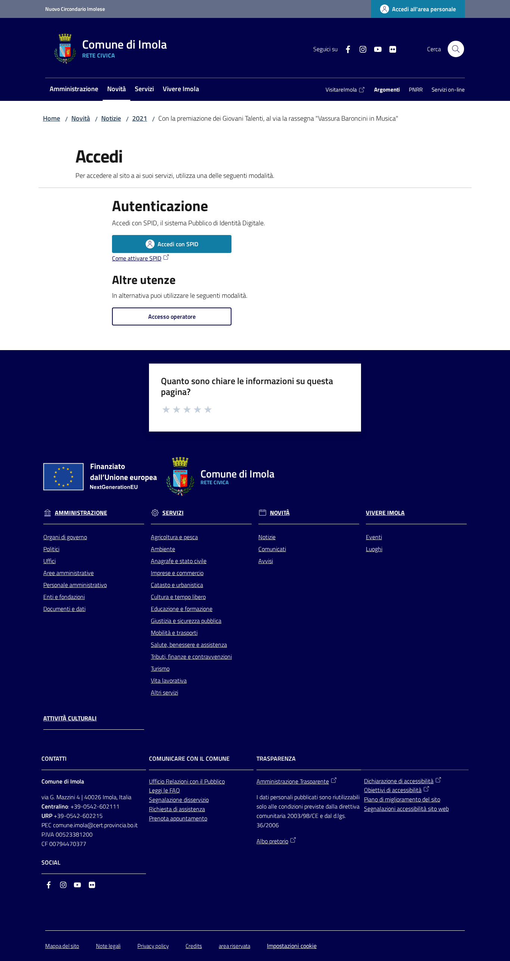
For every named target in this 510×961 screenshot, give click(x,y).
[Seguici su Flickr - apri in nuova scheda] (389, 48)
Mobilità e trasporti (174, 632)
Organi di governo (65, 536)
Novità (80, 118)
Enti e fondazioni (64, 596)
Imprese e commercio (177, 572)
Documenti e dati (64, 608)
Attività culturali (70, 718)
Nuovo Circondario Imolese (75, 9)
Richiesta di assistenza (177, 808)
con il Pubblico (207, 781)
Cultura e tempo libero (178, 596)
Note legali (108, 946)
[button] (456, 49)
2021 (139, 118)
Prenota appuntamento (178, 818)
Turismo (160, 668)
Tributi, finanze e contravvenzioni (191, 656)
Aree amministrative (68, 572)
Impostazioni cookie (292, 945)
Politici (51, 548)
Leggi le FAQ (164, 790)
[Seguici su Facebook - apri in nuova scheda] (345, 48)
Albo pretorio (272, 841)
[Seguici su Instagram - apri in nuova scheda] (359, 48)
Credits (194, 946)
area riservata (234, 946)
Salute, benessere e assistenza (189, 644)
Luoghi (374, 548)
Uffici (49, 560)
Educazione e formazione (181, 608)
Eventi (374, 536)
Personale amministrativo (75, 584)
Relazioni (178, 781)
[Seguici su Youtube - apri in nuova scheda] (374, 48)
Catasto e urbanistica (177, 584)
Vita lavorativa (169, 680)
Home (51, 118)
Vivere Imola (385, 513)
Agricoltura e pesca (174, 536)
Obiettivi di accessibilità (393, 789)
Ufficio (157, 781)
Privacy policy (153, 946)
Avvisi (265, 560)
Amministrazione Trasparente (292, 781)
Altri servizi (164, 692)
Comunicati (272, 548)
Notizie (111, 118)
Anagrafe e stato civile (178, 560)
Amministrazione (81, 513)
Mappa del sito (62, 946)
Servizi (173, 513)
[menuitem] (74, 89)
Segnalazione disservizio (179, 799)
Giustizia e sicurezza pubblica (186, 620)
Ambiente (163, 548)
